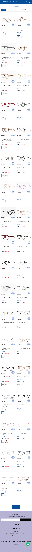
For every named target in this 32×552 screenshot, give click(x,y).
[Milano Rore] (23, 395)
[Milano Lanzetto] (23, 262)
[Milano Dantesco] (8, 104)
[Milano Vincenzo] (23, 158)
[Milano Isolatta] (8, 186)
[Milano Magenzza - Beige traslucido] (23, 48)
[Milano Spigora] (8, 212)
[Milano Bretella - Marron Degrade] (8, 76)
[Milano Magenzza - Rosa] (21, 65)
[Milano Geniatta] (8, 19)
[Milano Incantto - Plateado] (21, 36)
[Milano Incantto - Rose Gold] (23, 19)
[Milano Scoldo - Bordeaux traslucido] (9, 412)
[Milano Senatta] (23, 237)
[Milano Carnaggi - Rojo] (6, 441)
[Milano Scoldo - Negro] (13, 412)
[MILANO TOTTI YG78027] (8, 313)
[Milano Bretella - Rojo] (6, 93)
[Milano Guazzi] (23, 424)
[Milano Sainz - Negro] (8, 367)
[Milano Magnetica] (23, 130)
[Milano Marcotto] (23, 288)
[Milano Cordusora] (23, 76)
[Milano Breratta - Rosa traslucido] (6, 175)
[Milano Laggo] (23, 452)
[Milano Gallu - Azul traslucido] (21, 384)
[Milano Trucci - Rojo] (6, 494)
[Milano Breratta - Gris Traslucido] (8, 158)
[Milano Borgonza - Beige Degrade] (6, 147)
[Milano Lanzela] (8, 237)
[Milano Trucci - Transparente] (8, 477)
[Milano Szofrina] (23, 186)
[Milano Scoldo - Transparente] (8, 395)
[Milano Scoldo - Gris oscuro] (6, 412)
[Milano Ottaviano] (8, 262)
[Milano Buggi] (8, 452)
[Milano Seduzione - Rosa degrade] (6, 65)
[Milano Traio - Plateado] (8, 339)
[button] (26, 2)
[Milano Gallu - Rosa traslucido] (23, 367)
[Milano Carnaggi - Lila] (8, 424)
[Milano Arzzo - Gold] (23, 339)
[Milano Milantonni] (23, 104)
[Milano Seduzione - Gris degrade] (8, 48)
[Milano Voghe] (23, 477)
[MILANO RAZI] (23, 313)
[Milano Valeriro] (8, 288)
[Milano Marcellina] (23, 212)
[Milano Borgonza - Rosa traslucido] (8, 130)
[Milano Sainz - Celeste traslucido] (6, 384)
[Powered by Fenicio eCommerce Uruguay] (29, 550)
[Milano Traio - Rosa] (6, 356)
